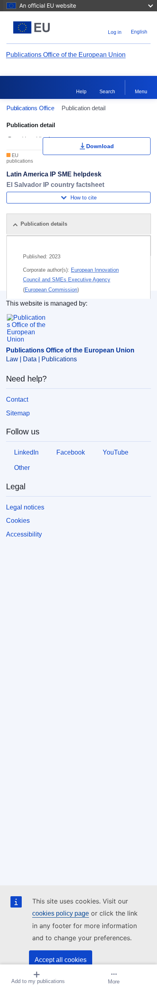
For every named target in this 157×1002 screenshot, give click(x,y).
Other (22, 467)
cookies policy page (60, 913)
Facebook (70, 452)
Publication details (44, 224)
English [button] (139, 32)
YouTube (115, 452)
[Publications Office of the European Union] (31, 27)
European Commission (51, 290)
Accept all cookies (61, 959)
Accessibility (24, 534)
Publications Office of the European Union (66, 54)
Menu (141, 91)
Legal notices (25, 507)
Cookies (18, 520)
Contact (17, 399)
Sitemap (18, 413)
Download (100, 146)
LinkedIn (26, 452)
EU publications (19, 158)
